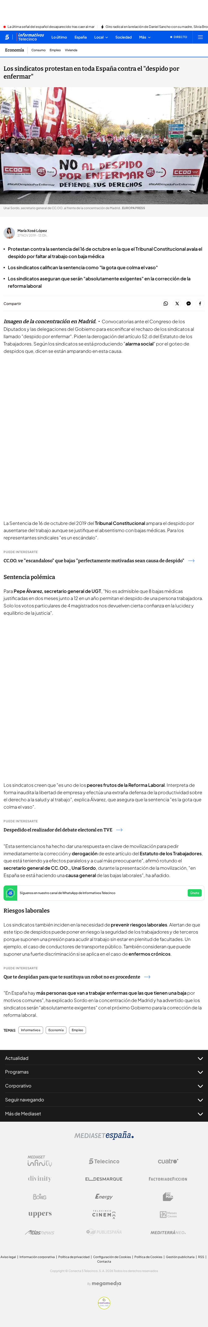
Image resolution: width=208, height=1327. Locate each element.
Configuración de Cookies (112, 1257)
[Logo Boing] (40, 1196)
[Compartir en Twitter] (177, 303)
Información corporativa (37, 1257)
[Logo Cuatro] (168, 1161)
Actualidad (16, 1058)
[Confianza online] (104, 1308)
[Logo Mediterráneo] (168, 1232)
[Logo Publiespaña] (104, 1232)
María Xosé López (32, 230)
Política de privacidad (74, 1257)
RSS (201, 1257)
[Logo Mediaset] (104, 1138)
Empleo (55, 50)
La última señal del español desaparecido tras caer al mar (51, 27)
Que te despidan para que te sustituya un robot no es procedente (72, 977)
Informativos (30, 1030)
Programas (17, 1072)
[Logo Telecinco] (104, 1161)
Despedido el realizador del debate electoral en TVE (58, 830)
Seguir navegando (24, 1099)
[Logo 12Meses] (168, 1214)
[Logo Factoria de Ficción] (168, 1179)
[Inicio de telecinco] (7, 37)
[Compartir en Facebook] (200, 303)
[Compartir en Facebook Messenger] (188, 303)
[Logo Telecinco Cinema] (104, 1214)
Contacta (104, 1261)
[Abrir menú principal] (200, 37)
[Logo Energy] (104, 1196)
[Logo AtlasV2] (40, 1232)
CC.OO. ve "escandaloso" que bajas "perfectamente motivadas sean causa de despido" (94, 560)
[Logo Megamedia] (106, 1283)
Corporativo (18, 1085)
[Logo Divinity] (39, 1179)
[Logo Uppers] (40, 1214)
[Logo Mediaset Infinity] (40, 1161)
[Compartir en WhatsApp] (165, 303)
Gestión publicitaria (180, 1257)
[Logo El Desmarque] (103, 1179)
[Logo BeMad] (168, 1196)
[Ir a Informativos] (30, 37)
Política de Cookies (148, 1257)
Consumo (38, 50)
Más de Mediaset (23, 1113)
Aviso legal (8, 1257)
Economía (14, 50)
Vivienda (71, 50)
